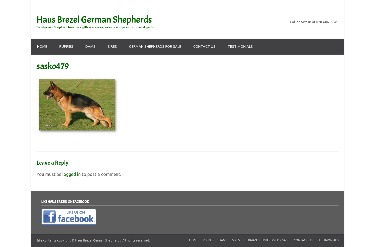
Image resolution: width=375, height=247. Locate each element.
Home (42, 46)
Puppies (66, 46)
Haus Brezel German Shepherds (94, 20)
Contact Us (204, 46)
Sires (112, 46)
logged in (71, 174)
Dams (90, 46)
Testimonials (240, 46)
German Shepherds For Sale (155, 46)
